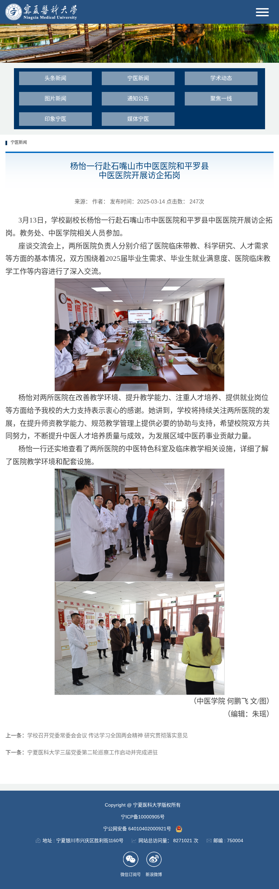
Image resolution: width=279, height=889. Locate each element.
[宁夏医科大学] (41, 11)
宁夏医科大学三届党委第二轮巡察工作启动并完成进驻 (92, 752)
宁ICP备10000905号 (143, 816)
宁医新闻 (138, 78)
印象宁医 (55, 119)
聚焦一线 (221, 98)
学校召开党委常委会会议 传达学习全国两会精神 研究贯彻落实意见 (107, 735)
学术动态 (221, 78)
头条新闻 (55, 78)
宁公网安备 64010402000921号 (138, 828)
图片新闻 (55, 98)
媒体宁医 (138, 119)
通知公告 (138, 98)
